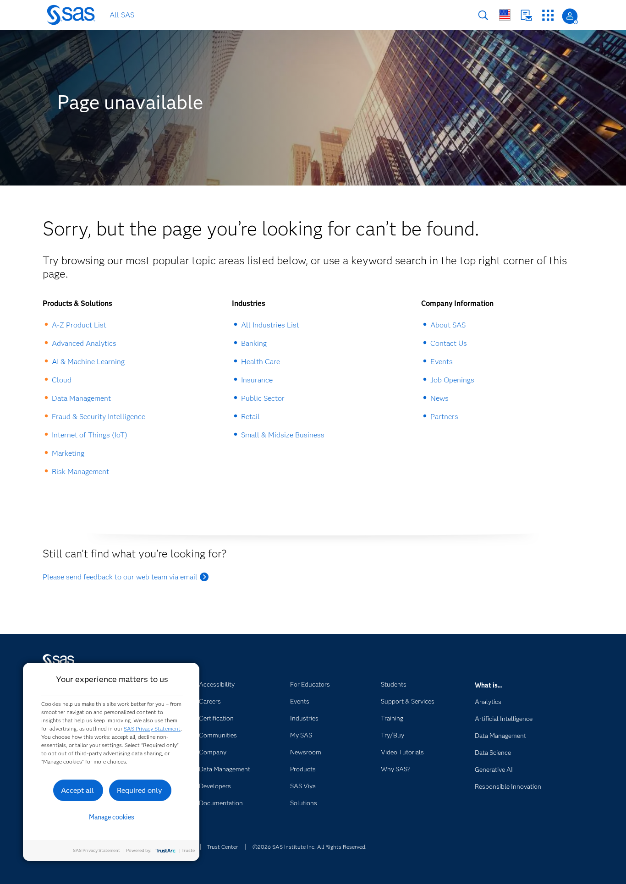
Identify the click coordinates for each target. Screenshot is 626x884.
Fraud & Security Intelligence (98, 416)
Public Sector (263, 398)
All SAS (122, 15)
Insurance (257, 380)
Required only (139, 790)
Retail (250, 416)
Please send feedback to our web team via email (120, 577)
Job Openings (452, 380)
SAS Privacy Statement (152, 728)
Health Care (260, 361)
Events (441, 361)
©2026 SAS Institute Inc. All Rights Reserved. (310, 846)
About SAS (448, 325)
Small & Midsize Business (282, 435)
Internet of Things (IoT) (89, 435)
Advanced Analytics (84, 343)
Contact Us (526, 15)
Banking (254, 343)
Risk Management (80, 471)
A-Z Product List (79, 325)
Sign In (570, 16)
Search (483, 15)
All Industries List (270, 325)
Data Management (81, 398)
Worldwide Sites (505, 15)
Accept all (77, 790)
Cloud (61, 380)
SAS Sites (548, 15)
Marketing (68, 453)
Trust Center (222, 846)
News (439, 398)
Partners (444, 416)
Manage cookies (111, 817)
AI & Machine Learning (88, 361)
